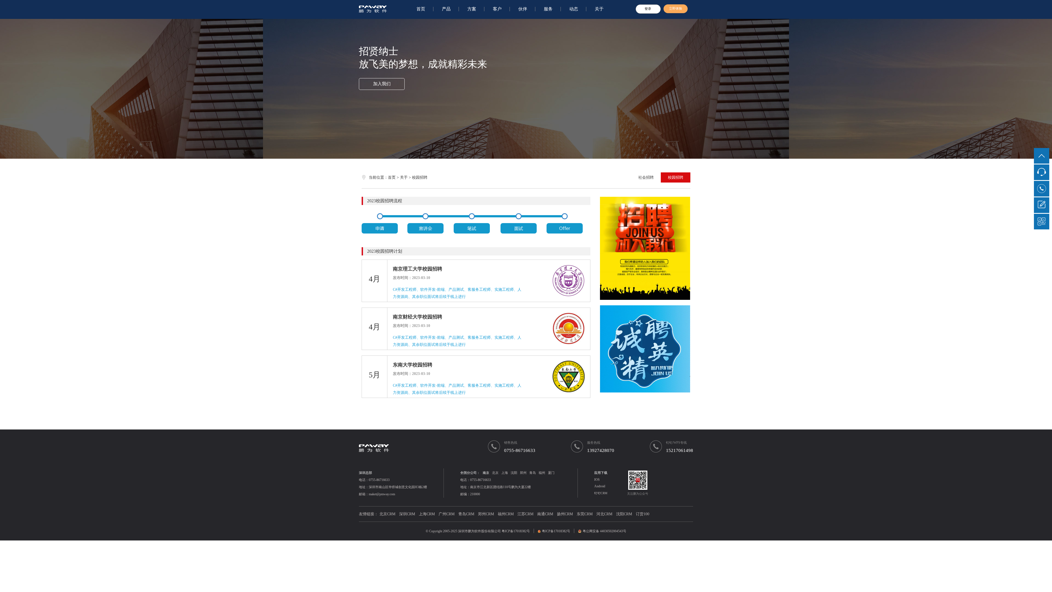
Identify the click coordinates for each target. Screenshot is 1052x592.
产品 (446, 9)
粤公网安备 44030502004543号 (604, 531)
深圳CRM (407, 514)
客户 (497, 9)
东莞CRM (585, 514)
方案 (471, 9)
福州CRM (506, 514)
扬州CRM (565, 514)
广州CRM (446, 514)
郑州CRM (486, 514)
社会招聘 (646, 177)
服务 (548, 9)
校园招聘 (675, 177)
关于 (599, 9)
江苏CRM (525, 514)
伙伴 (522, 9)
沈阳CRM (624, 514)
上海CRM (427, 514)
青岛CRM (466, 514)
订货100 (642, 514)
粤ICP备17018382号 (516, 531)
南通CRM (545, 514)
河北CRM (604, 514)
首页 (420, 9)
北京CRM (387, 514)
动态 (573, 9)
